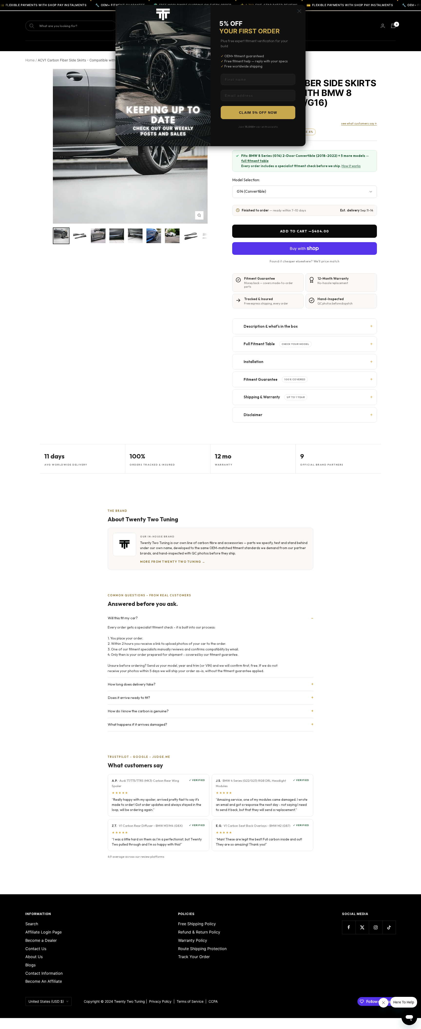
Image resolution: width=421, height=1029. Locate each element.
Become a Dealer (41, 940)
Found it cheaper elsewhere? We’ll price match (304, 261)
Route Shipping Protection (202, 948)
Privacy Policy (160, 1001)
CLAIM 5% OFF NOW (258, 112)
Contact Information (44, 973)
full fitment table (254, 161)
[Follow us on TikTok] (389, 927)
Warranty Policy (192, 940)
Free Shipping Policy (197, 923)
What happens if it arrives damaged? (137, 724)
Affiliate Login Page (43, 932)
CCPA (212, 1001)
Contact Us (35, 948)
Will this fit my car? (123, 618)
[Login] (383, 26)
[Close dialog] (299, 11)
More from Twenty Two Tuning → (172, 561)
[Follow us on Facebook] (348, 927)
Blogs (30, 964)
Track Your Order (194, 956)
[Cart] (393, 26)
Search (31, 923)
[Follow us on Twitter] (362, 927)
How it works (351, 166)
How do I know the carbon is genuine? (138, 711)
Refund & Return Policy (199, 932)
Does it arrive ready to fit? (129, 697)
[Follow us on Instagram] (375, 927)
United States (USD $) (46, 1001)
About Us (34, 956)
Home (30, 60)
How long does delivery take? (131, 684)
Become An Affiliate (43, 981)
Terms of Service (191, 1001)
